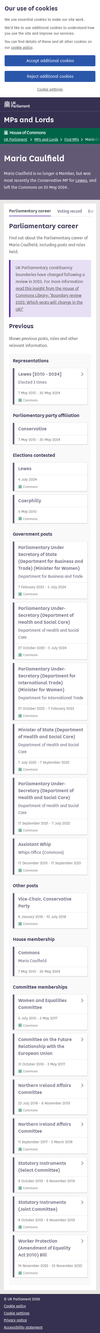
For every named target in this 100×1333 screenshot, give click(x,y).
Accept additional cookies (50, 60)
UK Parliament (15, 139)
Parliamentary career (30, 211)
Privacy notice (15, 1320)
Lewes (81, 180)
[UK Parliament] (17, 104)
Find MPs (71, 139)
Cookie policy (15, 1306)
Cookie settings (50, 89)
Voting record (69, 211)
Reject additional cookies (50, 76)
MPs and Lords (29, 119)
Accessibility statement (23, 1327)
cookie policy (21, 47)
